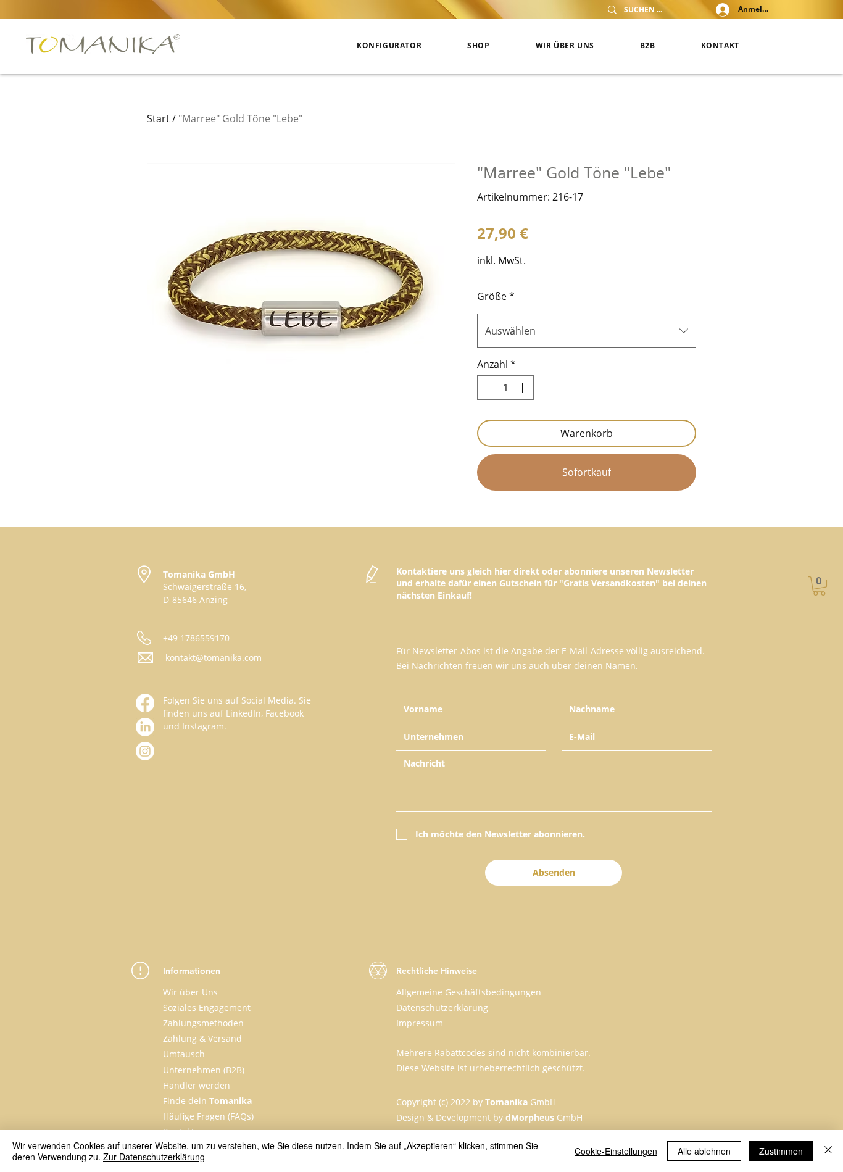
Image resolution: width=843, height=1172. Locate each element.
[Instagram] (145, 751)
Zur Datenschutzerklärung (154, 1156)
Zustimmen (781, 1151)
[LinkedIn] (145, 727)
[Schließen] (828, 1151)
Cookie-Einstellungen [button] (616, 1151)
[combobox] (586, 331)
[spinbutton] (505, 387)
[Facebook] (145, 703)
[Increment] (523, 387)
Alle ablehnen (704, 1151)
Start (158, 118)
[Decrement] (487, 387)
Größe (496, 296)
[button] (819, 586)
